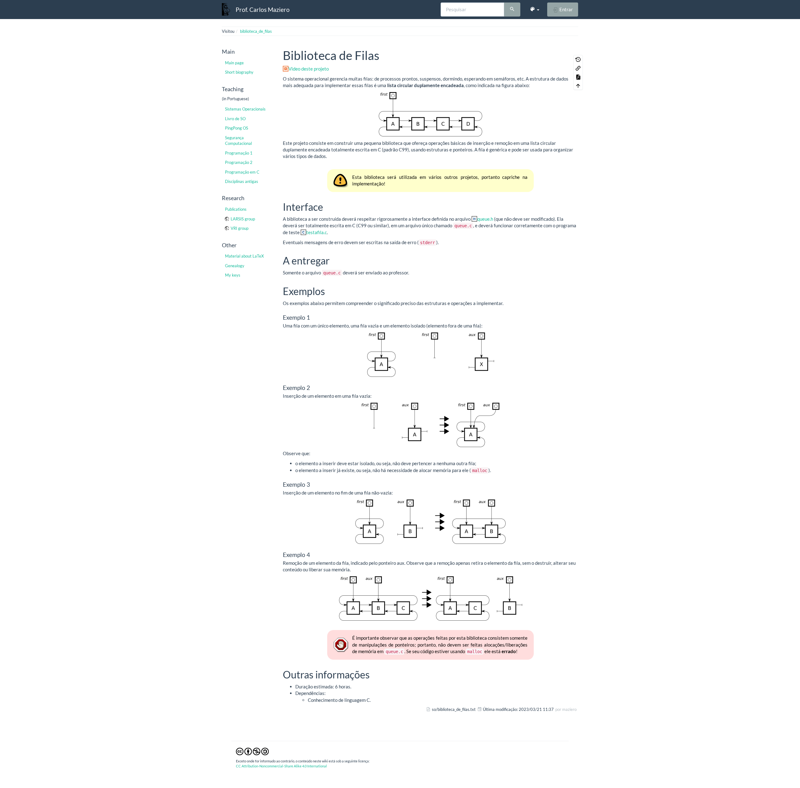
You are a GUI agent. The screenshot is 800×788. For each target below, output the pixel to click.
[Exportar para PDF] (578, 77)
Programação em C (242, 172)
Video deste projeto (308, 68)
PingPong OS (236, 128)
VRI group (239, 228)
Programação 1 (238, 152)
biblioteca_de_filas (256, 31)
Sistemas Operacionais (245, 108)
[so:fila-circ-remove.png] (430, 598)
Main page (234, 62)
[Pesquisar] (512, 9)
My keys (232, 275)
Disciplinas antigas (241, 181)
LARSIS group (243, 218)
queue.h (485, 219)
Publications (236, 209)
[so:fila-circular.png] (430, 114)
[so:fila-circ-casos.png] (430, 354)
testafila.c (316, 232)
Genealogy (234, 265)
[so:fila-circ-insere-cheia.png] (430, 522)
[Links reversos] (578, 68)
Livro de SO (235, 118)
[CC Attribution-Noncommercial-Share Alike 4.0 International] (252, 751)
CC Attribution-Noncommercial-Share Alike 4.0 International (281, 766)
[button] (534, 9)
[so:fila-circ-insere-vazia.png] (430, 425)
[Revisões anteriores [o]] (578, 59)
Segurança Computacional (238, 140)
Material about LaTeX (244, 256)
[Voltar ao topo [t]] (578, 85)
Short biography (239, 72)
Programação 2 (238, 162)
